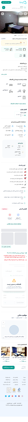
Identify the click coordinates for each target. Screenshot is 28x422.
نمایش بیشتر (4, 74)
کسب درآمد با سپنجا (6, 384)
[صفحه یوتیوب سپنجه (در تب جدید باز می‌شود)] (12, 396)
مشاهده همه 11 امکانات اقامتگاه (18, 104)
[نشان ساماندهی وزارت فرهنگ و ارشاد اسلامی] (14, 390)
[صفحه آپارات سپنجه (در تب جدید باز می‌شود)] (19, 396)
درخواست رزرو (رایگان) (8, 367)
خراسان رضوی (20, 35)
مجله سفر (24, 384)
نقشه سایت (19, 403)
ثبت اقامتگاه (8, 379)
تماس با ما (24, 382)
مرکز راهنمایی (15, 382)
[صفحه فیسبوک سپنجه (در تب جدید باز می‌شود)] (16, 396)
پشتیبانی (16, 384)
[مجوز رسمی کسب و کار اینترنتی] (9, 390)
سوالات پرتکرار (15, 379)
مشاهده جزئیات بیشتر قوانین (14, 224)
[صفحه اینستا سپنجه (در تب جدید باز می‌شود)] (22, 396)
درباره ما (24, 379)
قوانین (14, 403)
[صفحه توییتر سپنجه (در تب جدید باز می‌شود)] (9, 396)
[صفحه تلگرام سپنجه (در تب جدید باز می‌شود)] (6, 396)
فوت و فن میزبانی (7, 382)
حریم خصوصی (9, 403)
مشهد (15, 35)
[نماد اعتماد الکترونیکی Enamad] (19, 390)
